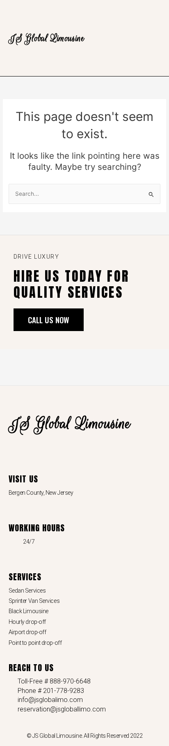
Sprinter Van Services (34, 601)
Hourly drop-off (27, 622)
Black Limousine (28, 611)
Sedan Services (27, 590)
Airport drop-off (27, 632)
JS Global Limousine (46, 38)
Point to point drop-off (35, 642)
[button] (154, 38)
